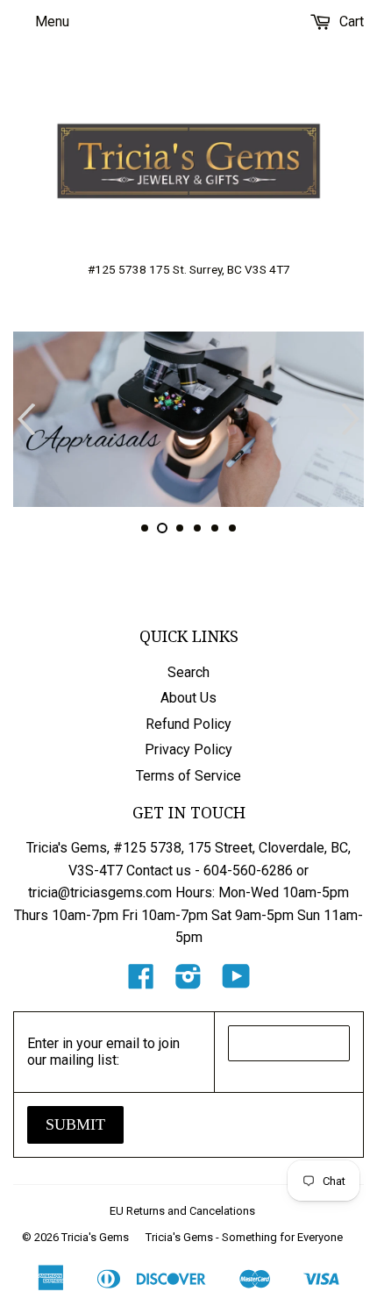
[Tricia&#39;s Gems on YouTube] (236, 982)
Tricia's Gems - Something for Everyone (244, 1237)
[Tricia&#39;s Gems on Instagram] (188, 982)
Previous (24, 419)
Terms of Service (188, 775)
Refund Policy (188, 724)
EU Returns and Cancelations (182, 1210)
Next (353, 419)
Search (188, 672)
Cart (350, 21)
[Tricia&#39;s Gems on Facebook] (141, 982)
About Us (188, 697)
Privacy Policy (188, 749)
